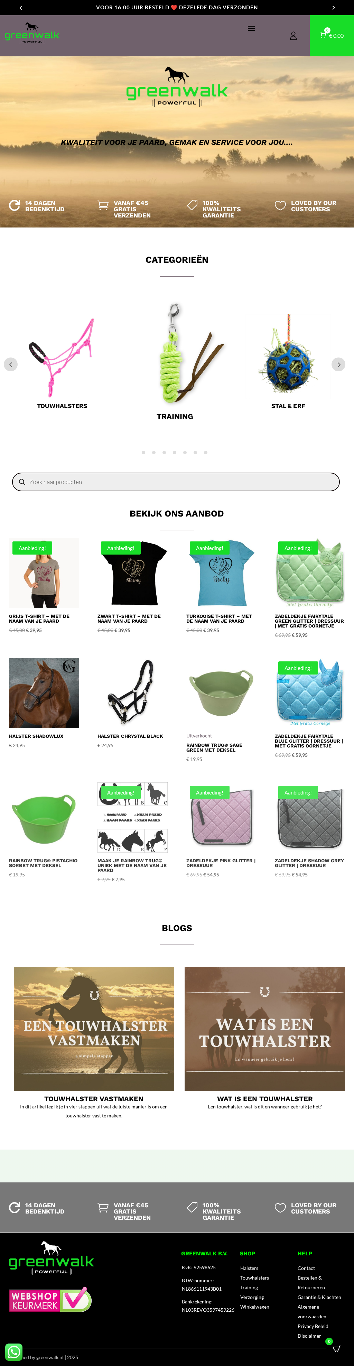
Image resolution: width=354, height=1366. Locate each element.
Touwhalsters (254, 1278)
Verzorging (252, 1297)
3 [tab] (164, 452)
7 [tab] (205, 452)
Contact (306, 1268)
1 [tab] (143, 452)
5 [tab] (185, 452)
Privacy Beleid (313, 1326)
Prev (11, 364)
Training (249, 1287)
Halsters (249, 1268)
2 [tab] (154, 452)
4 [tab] (174, 452)
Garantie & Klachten (319, 1297)
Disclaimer (309, 1336)
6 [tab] (195, 452)
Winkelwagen (254, 1307)
